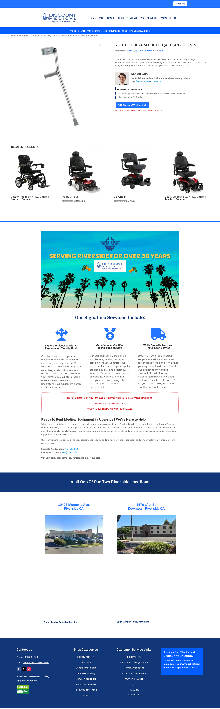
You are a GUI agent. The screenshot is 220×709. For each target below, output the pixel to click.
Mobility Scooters (86, 656)
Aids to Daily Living (86, 673)
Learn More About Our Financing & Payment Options (138, 110)
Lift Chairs (86, 662)
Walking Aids (24, 35)
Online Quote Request (132, 104)
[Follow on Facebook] (19, 669)
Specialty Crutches (51, 35)
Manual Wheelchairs (86, 678)
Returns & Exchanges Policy (134, 662)
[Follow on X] (24, 669)
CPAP (86, 695)
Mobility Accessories (86, 684)
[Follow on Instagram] (29, 669)
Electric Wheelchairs (86, 667)
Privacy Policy (134, 656)
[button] (100, 45)
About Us (151, 17)
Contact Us (167, 17)
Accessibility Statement (134, 673)
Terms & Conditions (134, 667)
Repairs (120, 17)
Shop (101, 17)
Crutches (36, 35)
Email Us (157, 81)
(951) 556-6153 (69, 452)
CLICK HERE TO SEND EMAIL (36, 662)
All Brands (132, 17)
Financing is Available (139, 30)
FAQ (142, 17)
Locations (180, 3)
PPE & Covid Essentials (86, 689)
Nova (161, 51)
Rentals (110, 17)
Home (93, 17)
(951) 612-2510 (72, 449)
